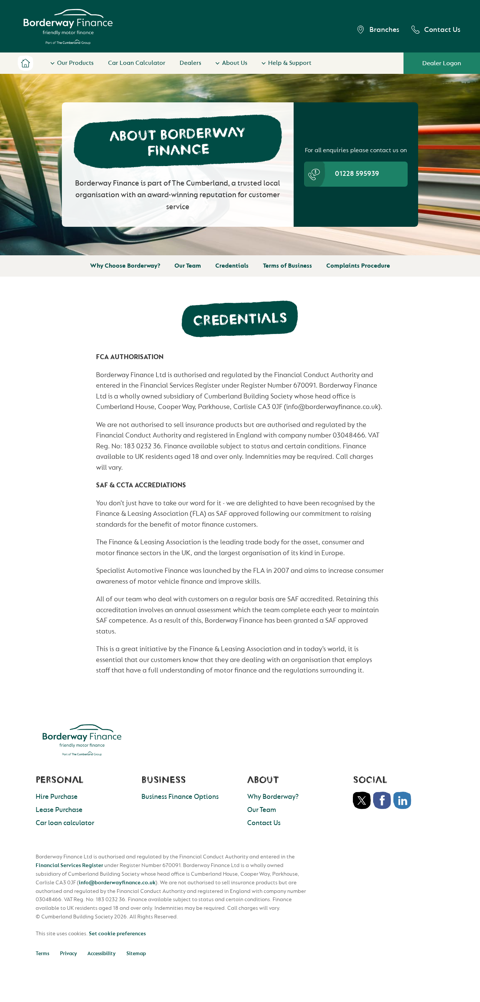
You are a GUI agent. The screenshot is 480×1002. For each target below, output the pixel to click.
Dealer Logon (441, 63)
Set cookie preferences (117, 933)
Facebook (382, 801)
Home (25, 63)
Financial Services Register (69, 865)
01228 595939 (357, 173)
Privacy (68, 953)
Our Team (187, 266)
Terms (42, 953)
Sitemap (136, 953)
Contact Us (442, 29)
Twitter (362, 801)
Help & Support (289, 63)
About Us (235, 63)
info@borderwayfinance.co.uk (117, 882)
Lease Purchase (59, 810)
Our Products (75, 63)
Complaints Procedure (358, 266)
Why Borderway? (272, 796)
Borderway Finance (82, 740)
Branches (384, 29)
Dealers (190, 63)
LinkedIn (402, 801)
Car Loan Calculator (136, 63)
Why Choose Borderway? (125, 266)
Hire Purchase (57, 796)
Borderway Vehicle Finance (68, 26)
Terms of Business (287, 266)
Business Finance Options (180, 796)
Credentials (232, 266)
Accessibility (101, 953)
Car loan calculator (65, 823)
